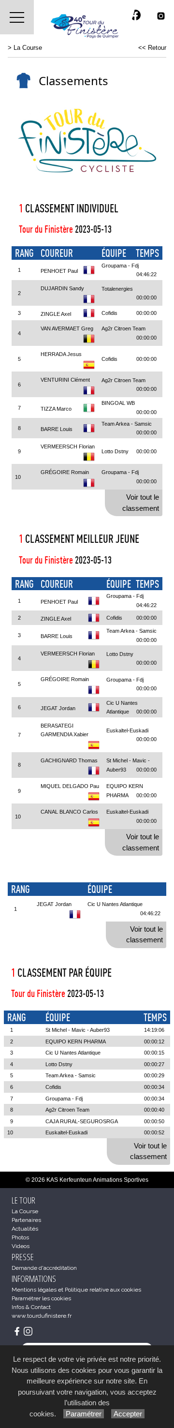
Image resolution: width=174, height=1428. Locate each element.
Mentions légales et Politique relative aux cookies (76, 1289)
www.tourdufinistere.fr (42, 1315)
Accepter (128, 1414)
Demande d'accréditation (44, 1267)
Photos (20, 1237)
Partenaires (26, 1220)
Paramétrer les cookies (41, 1298)
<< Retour (152, 47)
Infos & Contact (31, 1307)
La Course (28, 47)
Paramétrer (83, 1414)
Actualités (25, 1228)
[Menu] (17, 17)
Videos (20, 1246)
